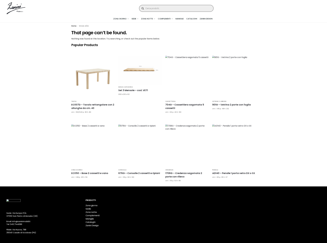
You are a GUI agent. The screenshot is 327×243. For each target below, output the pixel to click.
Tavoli (74, 101)
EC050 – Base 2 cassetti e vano (89, 173)
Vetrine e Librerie (219, 101)
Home (73, 26)
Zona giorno (76, 170)
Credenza (169, 170)
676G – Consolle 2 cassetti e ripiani (139, 173)
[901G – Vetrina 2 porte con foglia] (233, 77)
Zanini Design (92, 225)
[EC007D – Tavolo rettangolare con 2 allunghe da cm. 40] (92, 77)
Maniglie (90, 218)
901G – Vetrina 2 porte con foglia (231, 104)
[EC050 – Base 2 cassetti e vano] (92, 145)
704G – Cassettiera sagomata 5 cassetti (184, 106)
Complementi (93, 215)
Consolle (122, 170)
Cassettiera (170, 101)
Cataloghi (90, 222)
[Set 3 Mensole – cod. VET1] (140, 70)
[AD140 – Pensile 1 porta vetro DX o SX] (233, 145)
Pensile (215, 170)
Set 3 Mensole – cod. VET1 (133, 90)
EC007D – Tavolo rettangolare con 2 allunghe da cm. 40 (92, 106)
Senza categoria (125, 87)
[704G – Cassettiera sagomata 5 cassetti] (187, 77)
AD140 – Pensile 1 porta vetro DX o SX (233, 173)
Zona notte (91, 212)
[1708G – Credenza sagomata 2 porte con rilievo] (187, 145)
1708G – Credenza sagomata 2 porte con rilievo (183, 175)
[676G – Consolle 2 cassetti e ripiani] (140, 145)
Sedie (88, 208)
